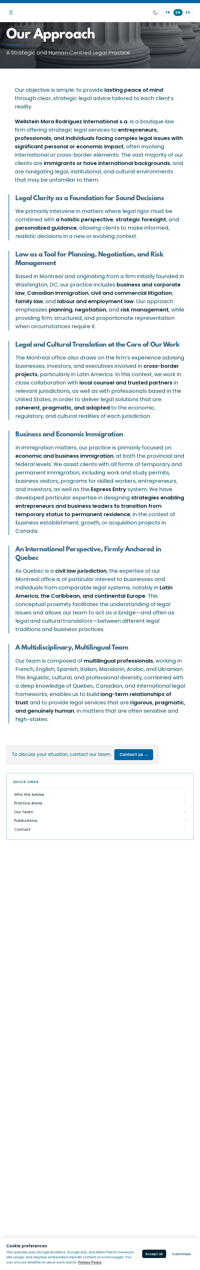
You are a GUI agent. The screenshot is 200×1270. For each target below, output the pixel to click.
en (178, 12)
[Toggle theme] (155, 12)
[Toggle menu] (11, 12)
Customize (181, 1253)
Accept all (154, 1253)
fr (168, 12)
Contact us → (134, 754)
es (188, 12)
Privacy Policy (90, 1262)
